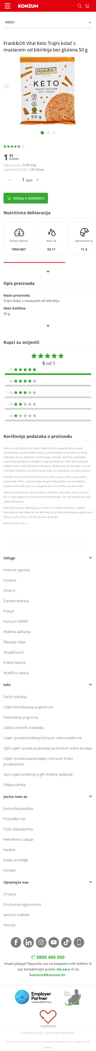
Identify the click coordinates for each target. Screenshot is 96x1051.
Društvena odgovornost (22, 904)
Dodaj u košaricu (28, 198)
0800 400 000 (50, 957)
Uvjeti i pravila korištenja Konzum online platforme (42, 737)
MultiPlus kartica (16, 672)
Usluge (9, 558)
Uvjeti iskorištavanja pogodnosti (28, 707)
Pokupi (8, 611)
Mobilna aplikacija (17, 631)
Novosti (9, 925)
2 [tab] (48, 133)
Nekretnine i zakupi (18, 839)
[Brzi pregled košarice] (90, 6)
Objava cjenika (14, 784)
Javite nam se (15, 796)
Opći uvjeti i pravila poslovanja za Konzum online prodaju (47, 748)
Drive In (9, 590)
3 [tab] (54, 133)
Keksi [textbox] (9, 22)
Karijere (9, 849)
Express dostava (16, 600)
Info (6, 684)
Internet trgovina (16, 569)
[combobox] (48, 22)
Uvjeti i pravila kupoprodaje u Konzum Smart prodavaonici (38, 761)
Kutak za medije (15, 860)
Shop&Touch (13, 652)
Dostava (9, 580)
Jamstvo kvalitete (16, 914)
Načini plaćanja (15, 696)
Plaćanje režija (14, 642)
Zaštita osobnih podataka (23, 727)
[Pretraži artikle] (79, 6)
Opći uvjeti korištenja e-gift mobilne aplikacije (38, 774)
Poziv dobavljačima (18, 829)
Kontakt (9, 870)
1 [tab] (42, 133)
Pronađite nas (14, 818)
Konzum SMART (15, 621)
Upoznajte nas (15, 882)
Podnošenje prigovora (20, 717)
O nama (9, 894)
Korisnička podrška (18, 808)
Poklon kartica (14, 662)
